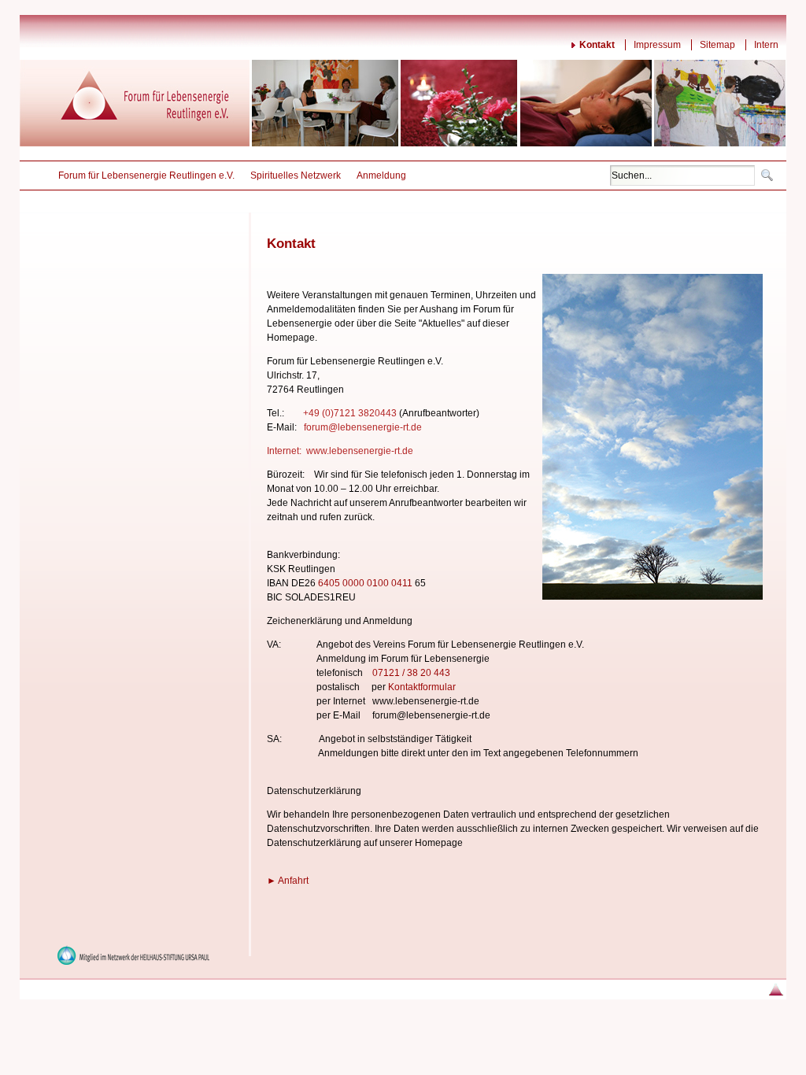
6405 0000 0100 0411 (365, 583)
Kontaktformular (422, 687)
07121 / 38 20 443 (411, 672)
